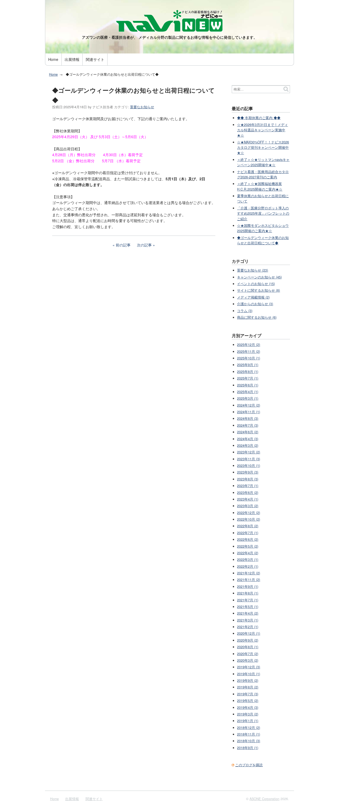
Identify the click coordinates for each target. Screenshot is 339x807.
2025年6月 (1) (247, 385)
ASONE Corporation (264, 798)
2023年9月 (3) (247, 472)
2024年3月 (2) (247, 445)
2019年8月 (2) (247, 687)
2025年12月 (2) (248, 344)
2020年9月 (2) (247, 640)
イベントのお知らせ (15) (256, 283)
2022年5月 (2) (247, 546)
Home (53, 59)
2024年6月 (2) (247, 432)
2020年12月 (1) (248, 633)
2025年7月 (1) (247, 378)
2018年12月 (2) (248, 727)
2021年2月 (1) (247, 626)
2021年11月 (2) (248, 579)
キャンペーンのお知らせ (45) (259, 277)
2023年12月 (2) (248, 452)
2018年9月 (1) (247, 747)
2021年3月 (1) (247, 620)
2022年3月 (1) (247, 559)
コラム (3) (244, 310)
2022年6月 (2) (247, 539)
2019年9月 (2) (247, 680)
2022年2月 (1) (247, 566)
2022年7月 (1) (247, 532)
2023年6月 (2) (247, 492)
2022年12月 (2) (248, 512)
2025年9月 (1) (247, 364)
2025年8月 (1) (247, 371)
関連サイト (95, 59)
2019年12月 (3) (248, 667)
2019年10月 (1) (248, 673)
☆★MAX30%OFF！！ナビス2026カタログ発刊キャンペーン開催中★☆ (263, 147)
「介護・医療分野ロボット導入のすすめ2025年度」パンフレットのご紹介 (263, 213)
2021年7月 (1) (247, 600)
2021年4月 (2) (247, 613)
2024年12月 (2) (248, 405)
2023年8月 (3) (247, 479)
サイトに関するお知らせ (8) (258, 290)
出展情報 (72, 59)
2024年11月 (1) (248, 411)
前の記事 (123, 244)
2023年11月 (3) (248, 459)
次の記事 (144, 244)
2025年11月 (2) (248, 351)
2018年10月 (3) (248, 740)
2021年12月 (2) (248, 573)
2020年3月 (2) (247, 660)
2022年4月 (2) (247, 553)
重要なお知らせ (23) (252, 270)
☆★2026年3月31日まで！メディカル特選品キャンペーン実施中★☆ (262, 130)
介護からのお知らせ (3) (255, 303)
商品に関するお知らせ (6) (256, 317)
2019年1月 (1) (247, 720)
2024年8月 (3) (247, 418)
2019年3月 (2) (247, 714)
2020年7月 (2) (247, 653)
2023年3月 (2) (247, 505)
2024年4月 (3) (247, 438)
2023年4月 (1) (247, 499)
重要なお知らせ (142, 107)
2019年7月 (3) (247, 694)
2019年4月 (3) (247, 707)
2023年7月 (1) (247, 485)
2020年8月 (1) (247, 646)
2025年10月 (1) (248, 358)
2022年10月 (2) (248, 519)
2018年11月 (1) (248, 734)
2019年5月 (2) (247, 700)
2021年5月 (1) (247, 606)
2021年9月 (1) (247, 586)
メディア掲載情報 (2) (253, 297)
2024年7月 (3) (247, 425)
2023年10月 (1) (248, 465)
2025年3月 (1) (247, 398)
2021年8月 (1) (247, 593)
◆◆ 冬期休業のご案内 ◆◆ (258, 117)
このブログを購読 (249, 765)
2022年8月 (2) (247, 526)
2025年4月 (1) (247, 391)
